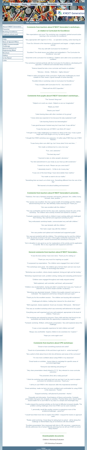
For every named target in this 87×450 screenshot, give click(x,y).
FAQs (5, 39)
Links (5, 60)
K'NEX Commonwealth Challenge (11, 45)
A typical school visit (10, 34)
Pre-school (14, 4)
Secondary (33, 4)
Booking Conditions (10, 32)
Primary (24, 4)
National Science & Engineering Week (9, 49)
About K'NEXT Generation (12, 26)
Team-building (52, 4)
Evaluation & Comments (11, 37)
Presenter (6, 29)
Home (6, 4)
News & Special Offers (11, 42)
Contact (43, 448)
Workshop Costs (65, 4)
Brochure (6, 53)
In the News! (7, 58)
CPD (42, 4)
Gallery (5, 55)
